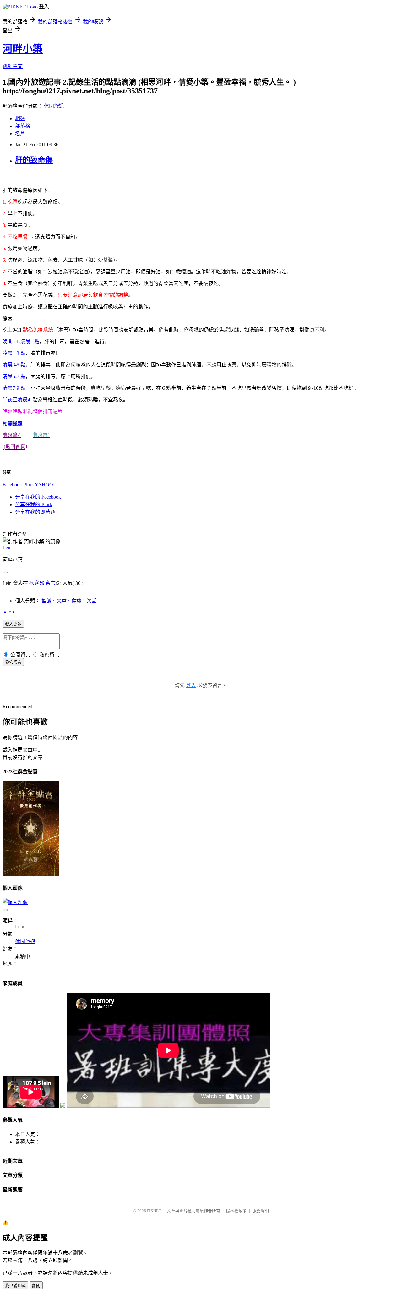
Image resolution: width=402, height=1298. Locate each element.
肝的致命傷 (34, 160)
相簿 (20, 118)
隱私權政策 (236, 1210)
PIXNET (154, 1210)
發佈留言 (13, 662)
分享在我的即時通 (35, 512)
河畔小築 (23, 48)
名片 (20, 133)
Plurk (28, 484)
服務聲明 (261, 1210)
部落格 (22, 126)
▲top (8, 611)
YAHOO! (45, 484)
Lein (7, 547)
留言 (51, 583)
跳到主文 (13, 66)
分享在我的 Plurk (33, 504)
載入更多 (13, 624)
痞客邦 (36, 583)
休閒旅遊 (54, 106)
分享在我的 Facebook (38, 497)
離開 (36, 1285)
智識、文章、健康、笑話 (69, 600)
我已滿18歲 (15, 1285)
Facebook (12, 484)
